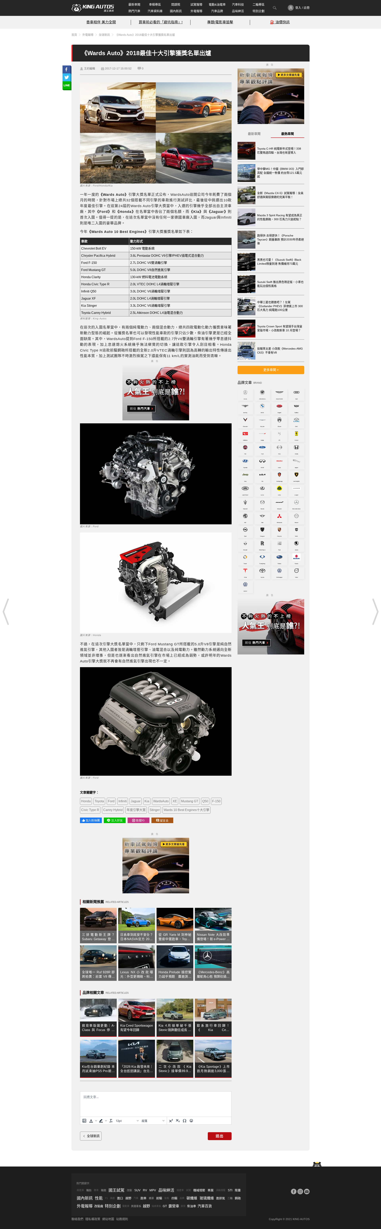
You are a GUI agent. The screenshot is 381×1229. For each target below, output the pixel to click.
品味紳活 (238, 11)
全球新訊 (104, 34)
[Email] (307, 1191)
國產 (112, 1198)
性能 (99, 1198)
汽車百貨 (205, 1206)
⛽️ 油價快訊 (280, 22)
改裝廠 (98, 1206)
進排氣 (220, 1198)
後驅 (166, 1198)
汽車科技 (238, 4)
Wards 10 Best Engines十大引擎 (186, 810)
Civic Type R (90, 810)
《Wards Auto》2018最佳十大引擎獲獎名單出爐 (145, 34)
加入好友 (117, 820)
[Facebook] (293, 1191)
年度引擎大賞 (136, 810)
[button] (93, 1120)
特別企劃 (259, 11)
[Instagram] (300, 1191)
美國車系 (136, 1206)
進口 (120, 1198)
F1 (106, 1198)
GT (165, 1206)
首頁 (74, 34)
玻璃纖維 (207, 1198)
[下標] (177, 1120)
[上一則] (6, 612)
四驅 (174, 1198)
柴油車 (191, 1206)
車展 (211, 1190)
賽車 (96, 1190)
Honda (86, 801)
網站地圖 (108, 1219)
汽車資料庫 (155, 11)
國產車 (180, 1190)
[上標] (171, 1120)
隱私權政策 (92, 1219)
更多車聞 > (271, 370)
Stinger (155, 810)
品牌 (182, 1198)
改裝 (129, 1190)
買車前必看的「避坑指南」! (161, 22)
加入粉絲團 (93, 820)
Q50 (205, 801)
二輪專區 (259, 4)
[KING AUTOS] (92, 8)
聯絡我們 (77, 1219)
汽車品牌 (217, 11)
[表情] (191, 1120)
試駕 (188, 1190)
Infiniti (122, 801)
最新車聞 (134, 4)
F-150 (216, 801)
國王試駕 (116, 1190)
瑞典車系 (156, 1206)
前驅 (159, 1198)
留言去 (164, 820)
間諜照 (175, 4)
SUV (137, 1190)
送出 (220, 1136)
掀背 (183, 1206)
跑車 (143, 1198)
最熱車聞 (287, 133)
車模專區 (155, 4)
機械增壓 (199, 1190)
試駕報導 (196, 4)
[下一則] (375, 612)
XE (175, 801)
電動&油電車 (217, 4)
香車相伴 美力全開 (101, 22)
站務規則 (122, 1219)
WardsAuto (161, 801)
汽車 (136, 1198)
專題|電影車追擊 (220, 22)
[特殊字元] (184, 1120)
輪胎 (88, 1190)
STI (230, 1190)
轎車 (151, 1198)
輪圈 (103, 1190)
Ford (111, 801)
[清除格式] (111, 1120)
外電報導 (196, 11)
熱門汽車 (134, 11)
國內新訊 (176, 11)
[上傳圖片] (84, 1120)
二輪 (230, 1198)
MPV (152, 1190)
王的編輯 (89, 68)
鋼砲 (238, 1198)
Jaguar (135, 801)
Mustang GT (189, 801)
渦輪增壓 (220, 1190)
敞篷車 (80, 1190)
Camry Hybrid (113, 810)
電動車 (125, 1206)
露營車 (173, 1206)
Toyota (99, 801)
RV (145, 1190)
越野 (128, 1198)
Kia (146, 801)
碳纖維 (192, 1198)
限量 (238, 1190)
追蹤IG (140, 820)
